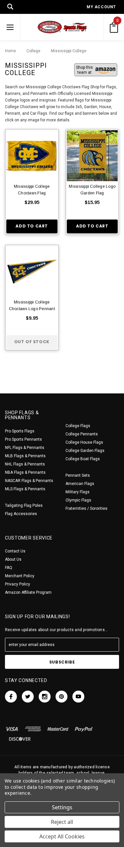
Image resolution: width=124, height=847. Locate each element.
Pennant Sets (77, 475)
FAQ (8, 567)
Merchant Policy (19, 576)
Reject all (62, 822)
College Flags (77, 426)
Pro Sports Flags (19, 431)
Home (10, 51)
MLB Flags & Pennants (25, 456)
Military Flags (77, 492)
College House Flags (84, 442)
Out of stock (32, 341)
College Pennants (81, 434)
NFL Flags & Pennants (24, 447)
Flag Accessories (21, 513)
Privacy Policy (17, 584)
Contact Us (15, 551)
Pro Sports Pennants (23, 439)
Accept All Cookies (62, 836)
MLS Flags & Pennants (25, 489)
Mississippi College (65, 51)
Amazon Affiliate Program (28, 592)
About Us (13, 559)
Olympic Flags (78, 500)
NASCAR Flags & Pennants (29, 480)
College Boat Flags (82, 459)
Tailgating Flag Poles (24, 505)
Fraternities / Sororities (86, 508)
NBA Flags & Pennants (25, 472)
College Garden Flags (84, 450)
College (32, 51)
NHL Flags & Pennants (25, 464)
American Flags (79, 483)
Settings (62, 807)
